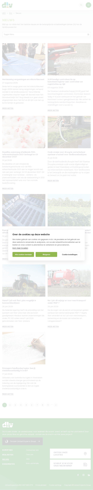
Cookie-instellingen (69, 254)
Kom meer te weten (20, 248)
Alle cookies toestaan (23, 254)
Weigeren (46, 254)
